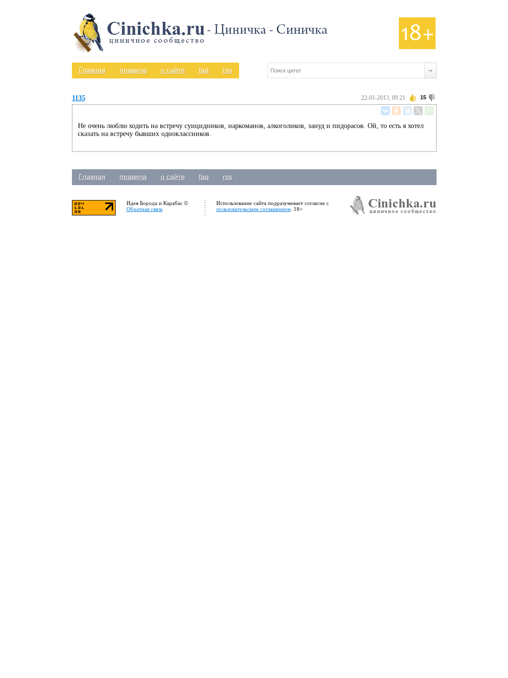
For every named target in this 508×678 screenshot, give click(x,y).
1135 (78, 98)
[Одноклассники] (396, 110)
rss (227, 70)
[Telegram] (407, 110)
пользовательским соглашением (253, 209)
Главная (92, 70)
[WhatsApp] (429, 110)
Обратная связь (145, 209)
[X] (418, 110)
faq (204, 70)
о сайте (173, 70)
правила (133, 70)
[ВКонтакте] (385, 110)
